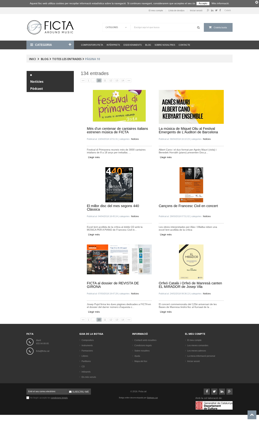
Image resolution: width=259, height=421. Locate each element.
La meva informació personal (201, 356)
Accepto (203, 3)
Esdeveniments (133, 45)
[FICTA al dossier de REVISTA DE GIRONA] (119, 259)
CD (83, 366)
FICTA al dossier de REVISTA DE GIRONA (113, 285)
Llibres (85, 356)
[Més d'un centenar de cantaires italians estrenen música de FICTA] (119, 105)
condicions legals (59, 398)
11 (105, 80)
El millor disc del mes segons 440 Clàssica (113, 207)
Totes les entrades (67, 59)
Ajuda (137, 356)
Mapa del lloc (140, 361)
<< (83, 80)
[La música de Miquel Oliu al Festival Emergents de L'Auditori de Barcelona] (191, 106)
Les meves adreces (196, 351)
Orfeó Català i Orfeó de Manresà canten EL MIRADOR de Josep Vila (190, 285)
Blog (148, 45)
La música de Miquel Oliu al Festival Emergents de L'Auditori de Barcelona (188, 130)
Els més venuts (89, 377)
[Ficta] (50, 27)
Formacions (87, 351)
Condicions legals (143, 345)
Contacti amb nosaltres (145, 340)
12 (110, 80)
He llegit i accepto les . (49, 398)
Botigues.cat (152, 398)
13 (116, 80)
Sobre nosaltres (165, 45)
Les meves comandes (197, 345)
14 (122, 80)
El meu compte (156, 10)
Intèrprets (113, 45)
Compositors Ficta (92, 45)
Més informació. (220, 3)
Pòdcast (36, 88)
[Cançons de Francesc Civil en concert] (191, 184)
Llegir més (94, 157)
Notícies (36, 81)
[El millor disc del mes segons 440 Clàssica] (119, 184)
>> (128, 80)
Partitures (86, 361)
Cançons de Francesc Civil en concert (188, 206)
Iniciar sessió (196, 10)
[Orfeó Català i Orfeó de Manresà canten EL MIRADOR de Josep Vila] (191, 261)
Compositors (88, 340)
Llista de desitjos (176, 10)
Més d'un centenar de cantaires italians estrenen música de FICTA (117, 130)
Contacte (184, 45)
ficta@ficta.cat (42, 351)
